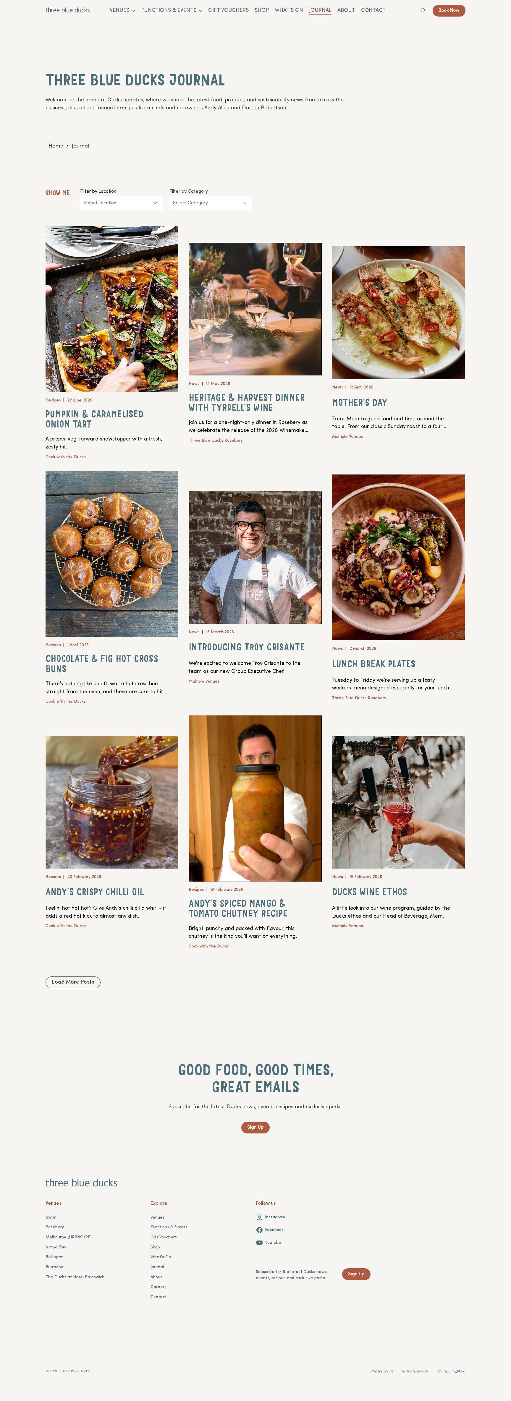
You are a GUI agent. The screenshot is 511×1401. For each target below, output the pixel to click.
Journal (157, 1267)
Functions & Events (169, 1227)
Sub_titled (456, 1371)
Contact (158, 1297)
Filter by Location (98, 191)
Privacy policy (382, 1371)
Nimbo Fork (56, 1247)
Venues (158, 1217)
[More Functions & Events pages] (200, 11)
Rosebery (55, 1227)
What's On (161, 1257)
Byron (51, 1217)
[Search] (423, 10)
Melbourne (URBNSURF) (69, 1237)
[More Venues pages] (133, 11)
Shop (155, 1247)
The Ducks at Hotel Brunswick (75, 1277)
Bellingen (55, 1257)
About (156, 1277)
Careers (158, 1287)
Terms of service (414, 1371)
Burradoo (54, 1267)
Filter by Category (188, 191)
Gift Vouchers (164, 1237)
